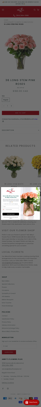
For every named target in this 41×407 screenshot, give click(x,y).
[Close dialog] (39, 188)
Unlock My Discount (11, 214)
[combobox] (4, 209)
